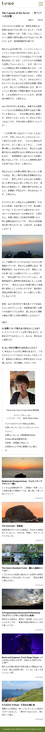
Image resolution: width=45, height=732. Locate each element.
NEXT (40, 20)
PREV (31, 20)
